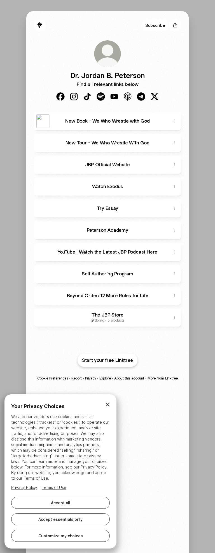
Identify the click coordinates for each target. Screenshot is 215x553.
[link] (60, 96)
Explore (105, 378)
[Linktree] (39, 25)
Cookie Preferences (52, 378)
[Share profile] (175, 25)
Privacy (90, 378)
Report (76, 378)
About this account (129, 378)
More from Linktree (163, 378)
